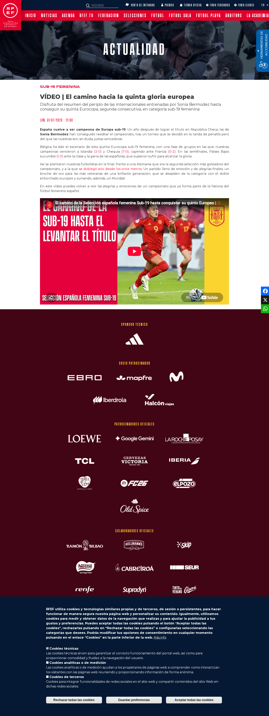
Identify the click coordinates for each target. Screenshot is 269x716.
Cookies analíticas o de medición (77, 663)
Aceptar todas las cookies (194, 700)
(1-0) (60, 156)
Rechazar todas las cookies (74, 700)
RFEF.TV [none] (87, 15)
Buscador (88, 5)
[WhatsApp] (264, 308)
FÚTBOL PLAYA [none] (208, 15)
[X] (264, 299)
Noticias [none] (49, 15)
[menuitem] (30, 15)
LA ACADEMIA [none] (258, 15)
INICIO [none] (30, 15)
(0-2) (172, 151)
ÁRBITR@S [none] (233, 15)
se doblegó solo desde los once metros (110, 169)
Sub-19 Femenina (60, 87)
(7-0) (125, 151)
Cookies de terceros (66, 677)
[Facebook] (264, 290)
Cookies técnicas (63, 648)
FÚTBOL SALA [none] (180, 15)
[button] (267, 5)
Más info (160, 637)
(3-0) (98, 151)
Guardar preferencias (134, 700)
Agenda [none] (68, 15)
